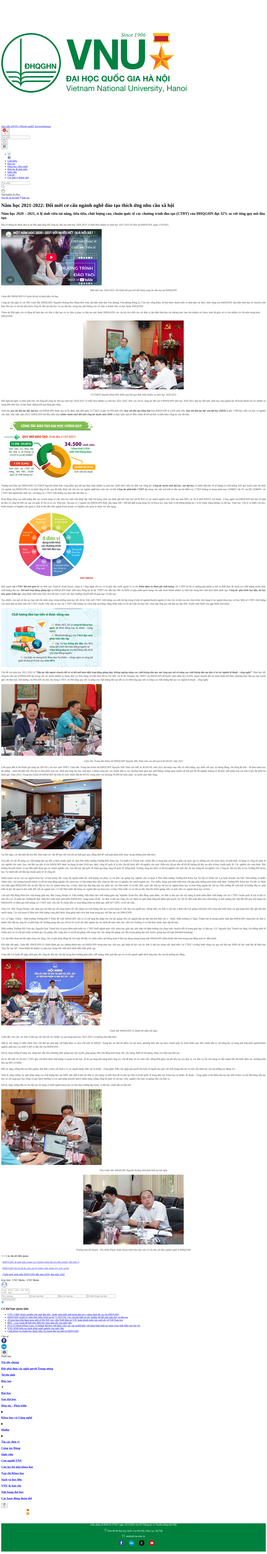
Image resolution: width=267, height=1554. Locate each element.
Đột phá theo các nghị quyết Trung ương (27, 1368)
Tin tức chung (10, 1362)
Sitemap (47, 126)
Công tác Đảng (10, 1448)
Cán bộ (11, 174)
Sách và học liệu (11, 1479)
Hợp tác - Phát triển (14, 1405)
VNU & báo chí (11, 1485)
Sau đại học (8, 1399)
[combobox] (5, 132)
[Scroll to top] (4, 1505)
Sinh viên (12, 172)
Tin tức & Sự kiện (10, 197)
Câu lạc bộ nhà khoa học (17, 1466)
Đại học (6, 1393)
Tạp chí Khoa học (12, 1473)
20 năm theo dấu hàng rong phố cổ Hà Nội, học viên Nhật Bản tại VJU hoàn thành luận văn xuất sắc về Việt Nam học (65, 1320)
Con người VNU (11, 1460)
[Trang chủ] (94, 123)
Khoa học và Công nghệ (16, 1417)
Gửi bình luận (8, 1299)
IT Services (37, 126)
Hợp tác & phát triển (17, 169)
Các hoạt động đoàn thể (16, 1498)
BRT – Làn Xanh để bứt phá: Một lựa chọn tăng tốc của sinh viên (39, 1323)
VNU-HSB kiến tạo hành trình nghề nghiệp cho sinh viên (35, 1328)
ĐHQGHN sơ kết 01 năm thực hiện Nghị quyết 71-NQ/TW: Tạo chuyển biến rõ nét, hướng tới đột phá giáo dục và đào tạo (67, 1317)
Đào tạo (11, 163)
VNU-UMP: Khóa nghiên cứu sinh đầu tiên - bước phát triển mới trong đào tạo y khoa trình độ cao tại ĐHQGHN (63, 1314)
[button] (133, 1341)
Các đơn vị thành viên (18, 177)
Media (5, 1429)
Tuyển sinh (8, 1374)
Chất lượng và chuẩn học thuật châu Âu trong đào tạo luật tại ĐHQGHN (43, 1331)
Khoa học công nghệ (17, 166)
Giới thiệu (12, 161)
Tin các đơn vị (10, 1441)
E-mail (28, 126)
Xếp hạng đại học (12, 1492)
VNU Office (19, 126)
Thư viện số (7, 126)
